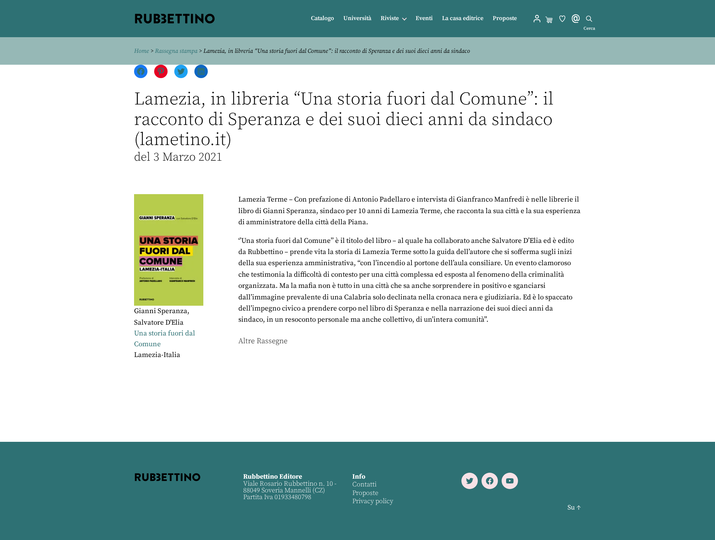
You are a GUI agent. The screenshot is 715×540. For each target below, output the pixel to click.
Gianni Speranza (160, 311)
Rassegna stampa (176, 51)
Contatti (364, 484)
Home (141, 51)
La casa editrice (462, 18)
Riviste (390, 18)
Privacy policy (372, 501)
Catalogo (322, 18)
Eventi (424, 18)
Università (357, 18)
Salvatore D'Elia (159, 322)
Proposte (505, 18)
